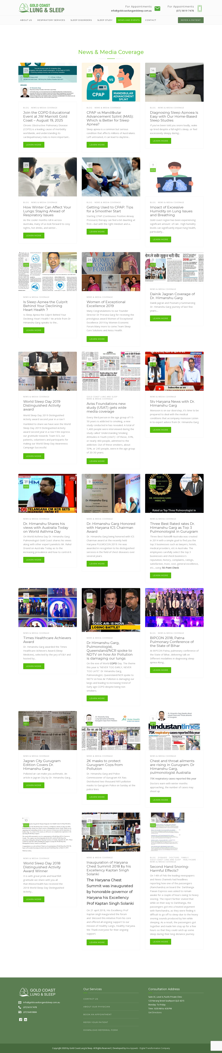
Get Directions (155, 1012)
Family (185, 858)
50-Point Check (170, 567)
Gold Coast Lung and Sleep (102, 397)
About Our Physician (96, 1006)
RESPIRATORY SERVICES (51, 20)
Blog (26, 108)
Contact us (90, 999)
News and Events (129, 20)
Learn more (33, 144)
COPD (113, 663)
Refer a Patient (191, 20)
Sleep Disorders (81, 20)
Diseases (162, 858)
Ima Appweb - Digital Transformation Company (148, 1048)
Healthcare (189, 860)
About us (26, 20)
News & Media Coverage (44, 108)
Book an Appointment (97, 1014)
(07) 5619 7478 (185, 10)
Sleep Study (104, 20)
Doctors (174, 858)
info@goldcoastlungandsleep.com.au (131, 10)
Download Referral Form (100, 1030)
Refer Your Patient (95, 1022)
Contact (150, 20)
